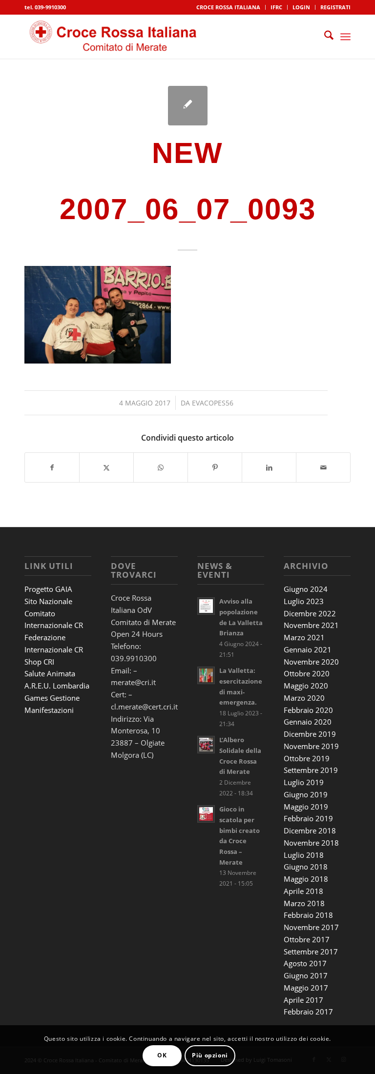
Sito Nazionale (48, 601)
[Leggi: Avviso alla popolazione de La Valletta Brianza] (206, 606)
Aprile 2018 (303, 891)
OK (162, 1055)
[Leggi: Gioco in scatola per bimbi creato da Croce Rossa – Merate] (206, 814)
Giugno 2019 (306, 794)
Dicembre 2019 (310, 734)
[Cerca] (323, 37)
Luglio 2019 (304, 782)
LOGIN (301, 7)
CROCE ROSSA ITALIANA (228, 7)
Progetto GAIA (48, 589)
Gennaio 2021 (308, 649)
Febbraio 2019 (308, 818)
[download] (115, 37)
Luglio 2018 (304, 855)
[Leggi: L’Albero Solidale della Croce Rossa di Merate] (206, 744)
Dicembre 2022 (310, 613)
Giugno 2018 (306, 866)
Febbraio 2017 (308, 1011)
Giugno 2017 (306, 975)
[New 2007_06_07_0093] (188, 105)
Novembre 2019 (311, 746)
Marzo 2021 (304, 637)
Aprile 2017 (303, 1000)
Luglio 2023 (304, 601)
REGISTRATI (335, 7)
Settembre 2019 (311, 770)
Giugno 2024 (306, 589)
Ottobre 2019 (307, 758)
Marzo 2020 (304, 698)
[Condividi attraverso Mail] (323, 467)
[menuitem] (228, 7)
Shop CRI (39, 662)
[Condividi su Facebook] (52, 467)
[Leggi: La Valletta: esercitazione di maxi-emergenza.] (206, 675)
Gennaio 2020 (308, 722)
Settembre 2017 (311, 951)
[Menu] (345, 36)
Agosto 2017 (305, 963)
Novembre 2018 (311, 843)
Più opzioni (210, 1055)
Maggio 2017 (306, 988)
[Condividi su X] (106, 467)
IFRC (276, 7)
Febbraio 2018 (308, 915)
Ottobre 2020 (307, 673)
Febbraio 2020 (308, 710)
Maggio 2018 (306, 879)
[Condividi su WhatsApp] (161, 467)
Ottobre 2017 (307, 939)
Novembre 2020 (311, 662)
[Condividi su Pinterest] (215, 467)
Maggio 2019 (306, 806)
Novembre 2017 (311, 927)
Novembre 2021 (311, 625)
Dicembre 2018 (310, 830)
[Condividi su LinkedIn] (269, 467)
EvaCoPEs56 (212, 402)
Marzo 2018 (304, 903)
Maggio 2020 (306, 685)
